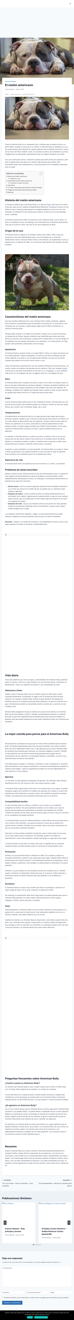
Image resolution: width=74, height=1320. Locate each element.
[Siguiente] (69, 1223)
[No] (72, 1315)
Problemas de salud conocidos (19, 183)
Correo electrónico (34, 1292)
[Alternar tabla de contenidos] (40, 173)
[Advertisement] (37, 24)
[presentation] (18, 1213)
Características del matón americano (19, 181)
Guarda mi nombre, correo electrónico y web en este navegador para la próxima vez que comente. (36, 1297)
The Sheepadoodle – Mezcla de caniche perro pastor (55, 1183)
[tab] (33, 1244)
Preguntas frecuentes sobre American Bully (22, 190)
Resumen (10, 192)
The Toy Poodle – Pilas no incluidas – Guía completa (17, 1183)
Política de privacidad (41, 1317)
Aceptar (30, 1317)
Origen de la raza (15, 178)
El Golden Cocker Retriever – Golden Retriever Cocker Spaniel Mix (54, 1231)
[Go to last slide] (5, 1223)
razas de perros (10, 81)
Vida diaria (11, 185)
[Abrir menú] (70, 3)
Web (52, 1292)
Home (6, 94)
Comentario (8, 1268)
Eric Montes (10, 89)
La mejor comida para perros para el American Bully (25, 187)
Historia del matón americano (17, 176)
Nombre (6, 1292)
